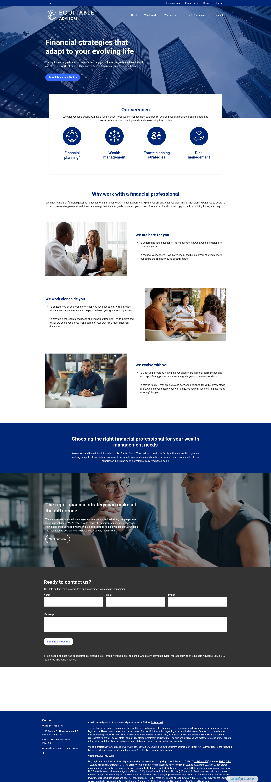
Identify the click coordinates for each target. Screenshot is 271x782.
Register (207, 3)
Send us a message (58, 641)
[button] (133, 15)
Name (47, 594)
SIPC (228, 761)
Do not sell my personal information (154, 750)
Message (49, 614)
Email (109, 594)
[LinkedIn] (50, 3)
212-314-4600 (201, 761)
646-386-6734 (56, 725)
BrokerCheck (157, 722)
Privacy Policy (192, 3)
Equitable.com (173, 3)
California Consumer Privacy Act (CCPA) (189, 747)
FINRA (222, 761)
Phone (171, 594)
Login (219, 3)
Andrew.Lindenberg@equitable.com (60, 748)
